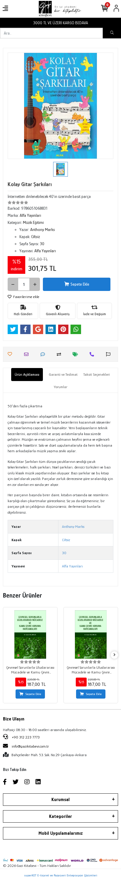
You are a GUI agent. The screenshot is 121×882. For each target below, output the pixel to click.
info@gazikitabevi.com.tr (30, 746)
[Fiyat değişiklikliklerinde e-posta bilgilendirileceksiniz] (77, 354)
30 (64, 553)
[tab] (27, 374)
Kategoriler (60, 816)
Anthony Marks (73, 526)
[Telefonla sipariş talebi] (93, 354)
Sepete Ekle (79, 284)
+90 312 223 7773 (25, 737)
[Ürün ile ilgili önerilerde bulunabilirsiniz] (110, 354)
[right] (115, 655)
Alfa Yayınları (72, 566)
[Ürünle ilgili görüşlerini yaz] (44, 354)
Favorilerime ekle (25, 296)
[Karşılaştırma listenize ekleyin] (60, 354)
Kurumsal (60, 799)
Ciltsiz (66, 540)
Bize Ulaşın (13, 719)
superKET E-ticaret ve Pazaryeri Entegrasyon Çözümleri (60, 875)
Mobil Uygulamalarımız (60, 833)
